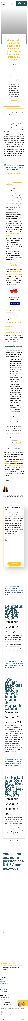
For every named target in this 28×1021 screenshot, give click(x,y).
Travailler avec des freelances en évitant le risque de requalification (14, 694)
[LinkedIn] (3, 971)
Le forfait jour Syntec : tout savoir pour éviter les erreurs (14, 786)
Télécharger (14, 563)
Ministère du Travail (15, 271)
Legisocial (6, 329)
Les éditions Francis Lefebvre (12, 332)
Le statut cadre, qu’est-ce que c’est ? (14, 612)
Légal (14, 64)
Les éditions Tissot (9, 326)
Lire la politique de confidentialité (7, 1014)
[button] (12, 4)
